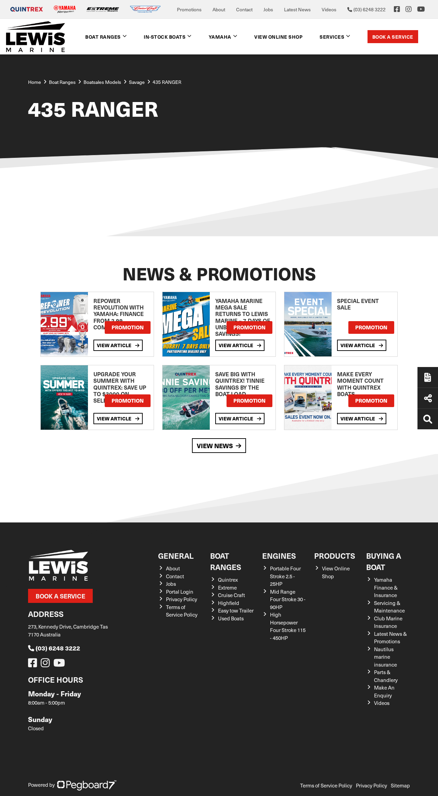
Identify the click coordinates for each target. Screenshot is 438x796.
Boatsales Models (102, 82)
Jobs (268, 9)
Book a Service (392, 36)
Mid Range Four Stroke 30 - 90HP (288, 599)
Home (34, 82)
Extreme (227, 587)
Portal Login (179, 591)
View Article (114, 345)
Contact (244, 9)
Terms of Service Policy (181, 611)
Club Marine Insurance (388, 622)
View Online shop (278, 36)
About (218, 9)
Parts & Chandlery (386, 676)
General (176, 555)
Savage (137, 82)
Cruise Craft (231, 595)
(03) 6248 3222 (58, 648)
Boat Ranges (225, 561)
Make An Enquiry (384, 691)
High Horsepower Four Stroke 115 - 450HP (288, 626)
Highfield (228, 603)
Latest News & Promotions (390, 637)
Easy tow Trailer (236, 610)
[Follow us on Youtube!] (60, 664)
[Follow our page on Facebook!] (397, 9)
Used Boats (231, 618)
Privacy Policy (181, 599)
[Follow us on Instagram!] (46, 664)
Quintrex (228, 579)
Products (334, 555)
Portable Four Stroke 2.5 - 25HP (285, 576)
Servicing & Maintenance (389, 607)
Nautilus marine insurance (385, 656)
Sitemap (400, 785)
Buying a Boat (383, 561)
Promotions (189, 9)
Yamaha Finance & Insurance (386, 587)
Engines (279, 555)
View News (215, 445)
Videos (329, 9)
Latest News (297, 9)
